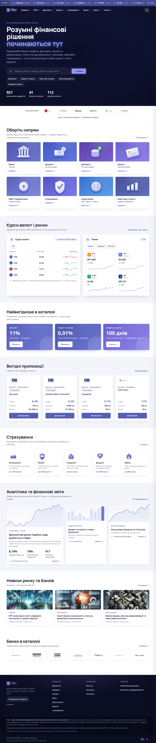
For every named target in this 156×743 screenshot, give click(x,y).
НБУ (13, 246)
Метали (111, 246)
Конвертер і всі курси (137, 230)
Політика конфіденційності (132, 690)
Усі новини (142, 585)
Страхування (72, 10)
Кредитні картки (15, 84)
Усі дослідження (140, 499)
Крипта (91, 246)
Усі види (143, 444)
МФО (36, 10)
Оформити (65, 344)
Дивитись (55, 561)
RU (147, 739)
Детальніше (23, 415)
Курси (85, 10)
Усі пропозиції (141, 371)
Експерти (90, 690)
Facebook (10, 704)
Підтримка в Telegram (18, 699)
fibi (12, 10)
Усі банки (143, 646)
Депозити (47, 10)
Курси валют (57, 702)
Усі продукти (141, 137)
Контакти (90, 694)
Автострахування (66, 79)
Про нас (89, 686)
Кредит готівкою (28, 79)
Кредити (25, 10)
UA (142, 739)
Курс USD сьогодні (46, 79)
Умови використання (129, 686)
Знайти (80, 71)
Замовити (113, 344)
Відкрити (16, 344)
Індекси (101, 246)
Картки (59, 10)
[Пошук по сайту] (147, 10)
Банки (96, 10)
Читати (107, 10)
